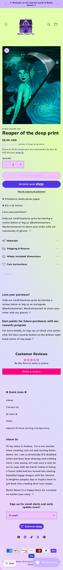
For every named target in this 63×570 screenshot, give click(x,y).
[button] (6, 24)
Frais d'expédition (10, 144)
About (9, 400)
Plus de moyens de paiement (31, 191)
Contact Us (12, 407)
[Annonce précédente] (5, 4)
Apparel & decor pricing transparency (27, 428)
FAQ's (9, 421)
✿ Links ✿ (11, 414)
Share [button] (8, 273)
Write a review (31, 371)
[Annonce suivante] (57, 4)
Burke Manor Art (18, 561)
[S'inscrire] (53, 515)
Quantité (6, 158)
